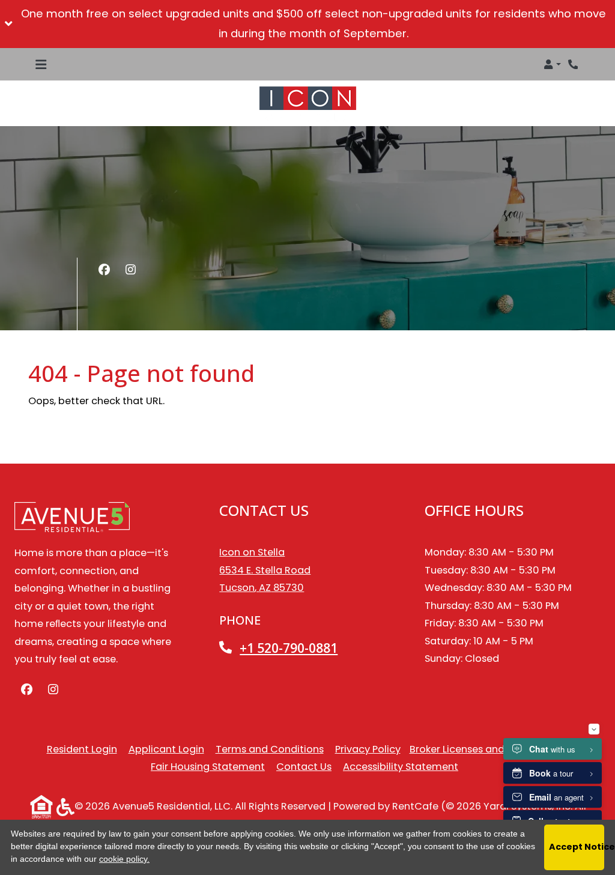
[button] (307, 24)
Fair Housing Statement (208, 767)
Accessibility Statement (400, 766)
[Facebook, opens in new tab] (104, 270)
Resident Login (82, 749)
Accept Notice (576, 847)
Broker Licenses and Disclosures (485, 749)
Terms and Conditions (270, 749)
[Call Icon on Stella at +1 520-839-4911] (574, 64)
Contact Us (304, 767)
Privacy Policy (368, 749)
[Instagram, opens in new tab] (130, 270)
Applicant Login (166, 749)
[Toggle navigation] (41, 64)
